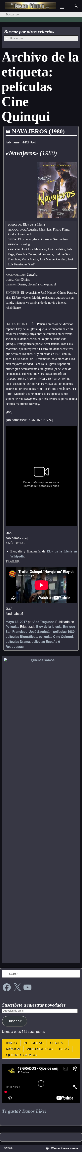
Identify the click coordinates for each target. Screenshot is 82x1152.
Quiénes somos (21, 1055)
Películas (12, 626)
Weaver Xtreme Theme (64, 1148)
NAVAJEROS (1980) (38, 131)
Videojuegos (40, 1049)
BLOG (64, 1049)
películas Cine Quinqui (56, 636)
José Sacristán (40, 631)
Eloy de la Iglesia (49, 626)
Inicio (11, 1043)
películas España (44, 641)
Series (56, 1043)
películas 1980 (64, 631)
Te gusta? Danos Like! (24, 1111)
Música (13, 1049)
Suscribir (14, 1021)
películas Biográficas (21, 636)
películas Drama (18, 641)
